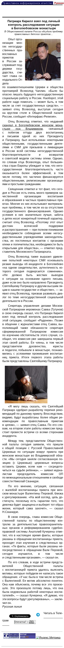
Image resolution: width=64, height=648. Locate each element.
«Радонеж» (45, 320)
